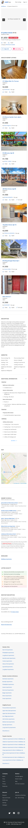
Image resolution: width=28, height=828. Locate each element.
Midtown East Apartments (8, 722)
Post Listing (18, 2)
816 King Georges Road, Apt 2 (11, 260)
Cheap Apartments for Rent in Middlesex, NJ (12, 750)
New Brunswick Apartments (8, 658)
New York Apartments (7, 649)
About (3, 776)
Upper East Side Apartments (8, 713)
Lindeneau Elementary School (8, 534)
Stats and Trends (6, 797)
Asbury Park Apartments (8, 664)
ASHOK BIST (7, 89)
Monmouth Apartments (8, 690)
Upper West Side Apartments (9, 710)
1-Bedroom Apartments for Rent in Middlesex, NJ (13, 739)
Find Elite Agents (19, 776)
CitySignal (4, 805)
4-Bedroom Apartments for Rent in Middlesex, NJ (13, 747)
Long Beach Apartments (8, 669)
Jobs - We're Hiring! (19, 797)
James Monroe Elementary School (9, 503)
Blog (16, 781)
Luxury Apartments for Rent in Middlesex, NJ (12, 760)
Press (3, 779)
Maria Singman (7, 125)
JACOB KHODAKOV (8, 197)
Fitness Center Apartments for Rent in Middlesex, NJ (13, 753)
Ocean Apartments (6, 698)
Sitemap (4, 802)
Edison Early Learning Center (8, 526)
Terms (3, 781)
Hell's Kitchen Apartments (8, 719)
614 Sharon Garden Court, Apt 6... (12, 117)
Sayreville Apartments (7, 666)
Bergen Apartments (7, 693)
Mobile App (5, 800)
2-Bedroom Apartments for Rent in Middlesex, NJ (13, 741)
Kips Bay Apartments (7, 724)
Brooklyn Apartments (7, 681)
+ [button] (3, 455)
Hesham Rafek (7, 269)
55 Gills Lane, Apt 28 (8, 153)
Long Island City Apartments (9, 727)
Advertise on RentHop (20, 795)
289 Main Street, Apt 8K (9, 189)
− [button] (3, 457)
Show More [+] (5, 730)
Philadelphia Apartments (8, 652)
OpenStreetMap (23, 483)
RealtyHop (4, 786)
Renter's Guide (18, 779)
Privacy (4, 783)
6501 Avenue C (7, 296)
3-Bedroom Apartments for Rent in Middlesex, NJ (13, 744)
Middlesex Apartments (6, 559)
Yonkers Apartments (7, 661)
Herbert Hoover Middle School (8, 510)
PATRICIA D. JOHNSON (9, 233)
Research (4, 795)
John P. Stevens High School (8, 518)
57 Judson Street (7, 33)
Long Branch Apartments (8, 655)
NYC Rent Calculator (19, 783)
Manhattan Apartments (7, 678)
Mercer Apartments (7, 695)
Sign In (25, 2)
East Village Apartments (7, 716)
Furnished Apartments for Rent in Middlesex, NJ (13, 757)
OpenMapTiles (16, 483)
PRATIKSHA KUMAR (10, 44)
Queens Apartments (7, 687)
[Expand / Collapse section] (26, 379)
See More (13, 440)
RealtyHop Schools (7, 543)
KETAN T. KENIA (7, 161)
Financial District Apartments (9, 707)
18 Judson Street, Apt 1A (9, 225)
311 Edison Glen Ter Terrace (11, 81)
